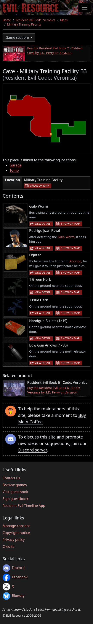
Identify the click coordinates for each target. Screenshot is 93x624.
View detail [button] (42, 224)
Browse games (15, 484)
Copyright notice (16, 532)
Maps (64, 20)
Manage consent (16, 525)
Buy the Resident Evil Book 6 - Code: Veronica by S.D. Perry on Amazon (53, 390)
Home (7, 20)
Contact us (11, 478)
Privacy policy (14, 539)
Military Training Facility (24, 24)
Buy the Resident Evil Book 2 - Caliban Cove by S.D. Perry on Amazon (55, 50)
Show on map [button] (39, 185)
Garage (16, 165)
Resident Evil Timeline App (24, 505)
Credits (8, 546)
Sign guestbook (15, 498)
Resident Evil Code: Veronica (36, 20)
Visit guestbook (15, 491)
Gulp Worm (66, 237)
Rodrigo (75, 261)
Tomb (14, 170)
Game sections (17, 37)
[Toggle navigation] (84, 7)
